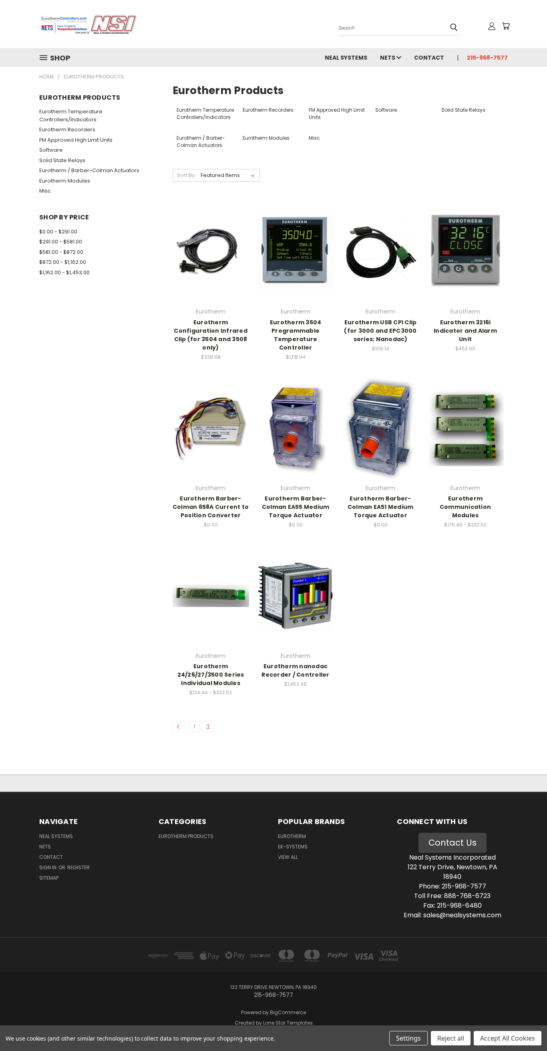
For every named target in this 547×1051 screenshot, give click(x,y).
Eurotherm (292, 836)
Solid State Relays (62, 160)
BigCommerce (288, 1012)
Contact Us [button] (452, 842)
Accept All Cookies (507, 1038)
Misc (45, 191)
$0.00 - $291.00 (58, 231)
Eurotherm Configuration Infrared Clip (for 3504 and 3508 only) (210, 335)
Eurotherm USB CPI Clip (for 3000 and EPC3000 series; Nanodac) (380, 330)
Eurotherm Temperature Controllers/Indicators (71, 115)
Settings (408, 1038)
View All (288, 857)
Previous (526, 1026)
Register (78, 867)
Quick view (210, 235)
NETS (388, 58)
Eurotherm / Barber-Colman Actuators (89, 170)
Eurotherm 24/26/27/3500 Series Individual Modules (210, 674)
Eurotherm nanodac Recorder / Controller (295, 670)
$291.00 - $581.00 (60, 241)
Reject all (450, 1038)
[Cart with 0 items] (506, 26)
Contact (429, 58)
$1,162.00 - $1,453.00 (64, 272)
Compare (208, 250)
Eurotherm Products (186, 836)
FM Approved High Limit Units (76, 140)
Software (51, 150)
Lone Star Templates (288, 1022)
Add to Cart (211, 265)
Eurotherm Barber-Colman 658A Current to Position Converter (211, 506)
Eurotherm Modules (64, 181)
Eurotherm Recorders (67, 129)
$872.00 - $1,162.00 (62, 262)
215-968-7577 (487, 58)
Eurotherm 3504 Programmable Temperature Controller (296, 335)
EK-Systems (293, 846)
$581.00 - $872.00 (61, 252)
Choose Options (296, 265)
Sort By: (186, 175)
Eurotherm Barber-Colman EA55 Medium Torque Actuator (296, 506)
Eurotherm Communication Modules (465, 506)
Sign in (48, 867)
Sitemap (48, 877)
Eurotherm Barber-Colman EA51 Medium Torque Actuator (381, 506)
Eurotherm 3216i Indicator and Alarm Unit (465, 330)
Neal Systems (346, 58)
